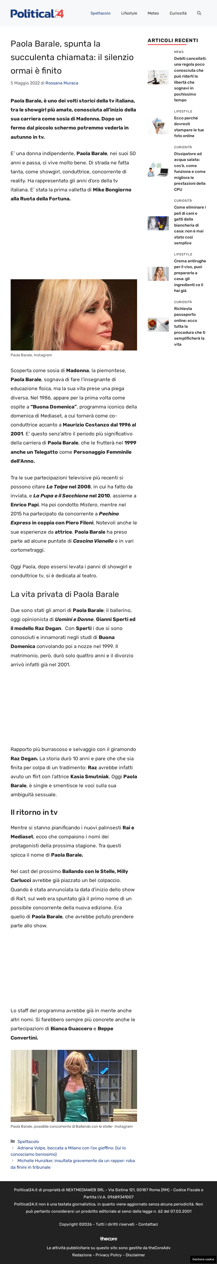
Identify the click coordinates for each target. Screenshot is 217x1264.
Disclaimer (135, 1255)
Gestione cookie (203, 1259)
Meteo (153, 13)
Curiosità (178, 13)
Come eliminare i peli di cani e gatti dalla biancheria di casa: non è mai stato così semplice (190, 225)
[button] (199, 13)
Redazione (82, 1255)
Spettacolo (101, 13)
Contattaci (148, 1224)
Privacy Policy (109, 1255)
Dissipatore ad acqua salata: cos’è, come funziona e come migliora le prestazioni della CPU (190, 171)
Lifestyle (129, 13)
